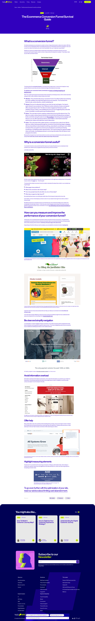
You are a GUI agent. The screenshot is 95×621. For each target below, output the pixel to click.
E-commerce (42, 601)
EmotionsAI (42, 587)
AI (18, 596)
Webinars (64, 591)
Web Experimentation (44, 580)
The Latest (65, 577)
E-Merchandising (43, 589)
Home (16, 7)
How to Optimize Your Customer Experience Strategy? (46, 522)
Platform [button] (16, 2)
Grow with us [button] (22, 2)
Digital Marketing (21, 608)
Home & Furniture (43, 608)
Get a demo (87, 2)
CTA (34, 181)
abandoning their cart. (48, 316)
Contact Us (20, 582)
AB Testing (20, 599)
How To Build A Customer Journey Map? (25, 521)
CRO (19, 601)
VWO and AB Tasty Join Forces (69, 587)
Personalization (43, 585)
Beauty (41, 599)
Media (41, 610)
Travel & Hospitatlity (44, 596)
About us (20, 577)
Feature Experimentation (45, 582)
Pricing (28, 2)
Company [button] (39, 2)
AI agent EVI (42, 591)
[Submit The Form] (77, 561)
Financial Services (44, 606)
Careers (19, 587)
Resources (33, 2)
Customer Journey (21, 603)
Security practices (21, 580)
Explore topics (21, 594)
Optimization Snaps (66, 582)
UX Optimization (21, 610)
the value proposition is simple (42, 371)
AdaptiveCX (65, 585)
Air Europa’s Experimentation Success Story (71, 589)
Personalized (50, 117)
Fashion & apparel (43, 603)
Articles (19, 7)
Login (81, 2)
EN (76, 2)
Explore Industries (44, 594)
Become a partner (21, 585)
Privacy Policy (41, 565)
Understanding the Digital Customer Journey (69, 521)
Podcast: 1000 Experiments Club (69, 580)
